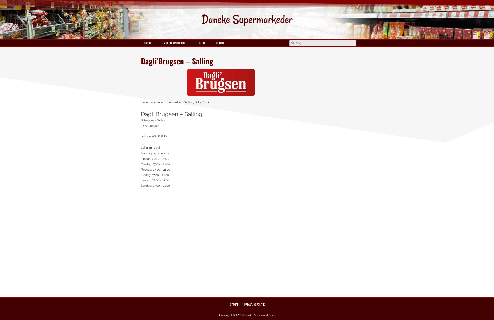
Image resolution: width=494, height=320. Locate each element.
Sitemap (234, 304)
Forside (147, 43)
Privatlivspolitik (254, 304)
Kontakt (221, 43)
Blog (202, 43)
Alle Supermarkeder (175, 43)
